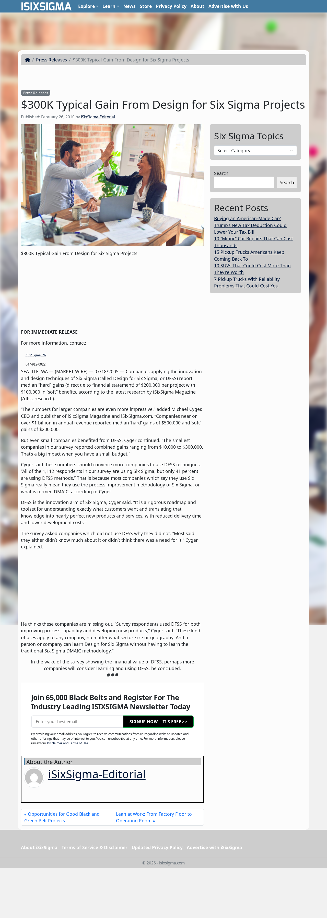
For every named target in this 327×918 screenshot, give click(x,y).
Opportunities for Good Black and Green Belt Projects (62, 817)
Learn (108, 6)
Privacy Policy (171, 6)
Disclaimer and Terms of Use (67, 743)
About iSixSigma (39, 847)
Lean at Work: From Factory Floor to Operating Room (154, 817)
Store (146, 6)
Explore (86, 6)
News (129, 6)
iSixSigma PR (36, 355)
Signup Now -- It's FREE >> (158, 721)
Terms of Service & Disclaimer (94, 847)
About (197, 6)
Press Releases (51, 60)
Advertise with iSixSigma (214, 847)
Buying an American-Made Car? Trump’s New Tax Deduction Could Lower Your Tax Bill (250, 225)
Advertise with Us (228, 6)
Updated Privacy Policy (157, 847)
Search (221, 173)
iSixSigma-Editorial (98, 117)
